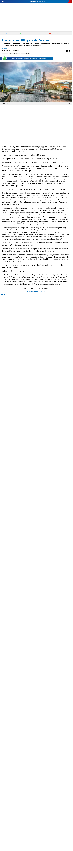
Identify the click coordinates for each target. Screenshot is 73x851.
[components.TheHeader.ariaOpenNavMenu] (11, 1)
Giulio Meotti (25, 53)
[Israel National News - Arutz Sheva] (36, 1)
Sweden (5, 53)
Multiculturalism (14, 53)
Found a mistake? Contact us (36, 291)
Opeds (15, 37)
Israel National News (7, 37)
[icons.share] (70, 1)
